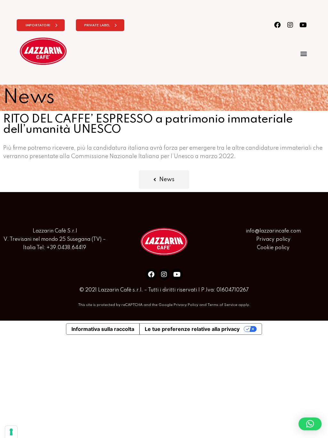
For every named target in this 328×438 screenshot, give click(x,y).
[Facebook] (277, 24)
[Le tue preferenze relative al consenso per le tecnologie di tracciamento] (11, 432)
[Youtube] (303, 24)
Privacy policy (273, 239)
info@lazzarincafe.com (273, 231)
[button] (303, 53)
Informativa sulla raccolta (102, 329)
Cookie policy (273, 247)
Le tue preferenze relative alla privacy (192, 329)
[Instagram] (290, 24)
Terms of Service (222, 305)
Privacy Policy (186, 305)
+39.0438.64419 (66, 247)
